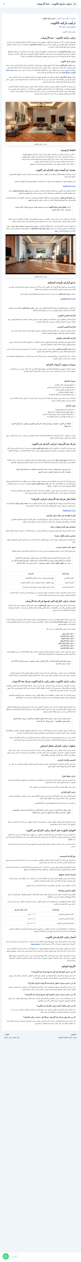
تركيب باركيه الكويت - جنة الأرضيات (54, 3)
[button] (6, 1256)
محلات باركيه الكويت (63, 18)
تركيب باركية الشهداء (68, 510)
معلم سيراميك (35, 944)
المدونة (73, 18)
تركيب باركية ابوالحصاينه (67, 299)
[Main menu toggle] (4, 4)
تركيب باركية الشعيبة (69, 186)
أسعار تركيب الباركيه (69, 837)
